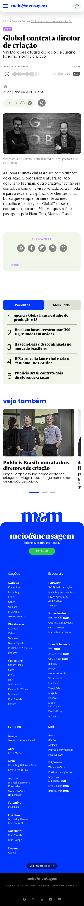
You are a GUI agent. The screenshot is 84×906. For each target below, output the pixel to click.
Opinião (12, 606)
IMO (50, 648)
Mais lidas (61, 305)
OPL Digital (54, 658)
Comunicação (15, 587)
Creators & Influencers (60, 622)
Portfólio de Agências (20, 648)
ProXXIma (13, 611)
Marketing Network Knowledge (19, 784)
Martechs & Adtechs (59, 632)
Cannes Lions (15, 665)
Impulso (52, 663)
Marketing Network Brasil (22, 765)
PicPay (51, 668)
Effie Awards (15, 699)
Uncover (52, 698)
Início (6, 21)
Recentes (22, 305)
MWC (11, 674)
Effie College (15, 840)
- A (8, 103)
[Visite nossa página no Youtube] (59, 899)
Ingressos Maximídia (54, 778)
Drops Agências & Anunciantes (58, 598)
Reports (12, 653)
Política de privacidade (60, 750)
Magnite (52, 693)
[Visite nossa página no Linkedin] (50, 899)
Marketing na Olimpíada (61, 592)
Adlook (52, 716)
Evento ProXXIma (18, 689)
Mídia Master (15, 753)
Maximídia (13, 694)
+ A (15, 103)
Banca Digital (15, 643)
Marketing (14, 592)
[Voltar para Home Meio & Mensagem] (33, 6)
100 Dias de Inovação (60, 587)
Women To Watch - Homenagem (18, 793)
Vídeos (11, 633)
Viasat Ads (54, 688)
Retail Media (55, 617)
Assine (51, 735)
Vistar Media (55, 678)
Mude (51, 703)
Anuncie (52, 745)
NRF (10, 679)
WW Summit (15, 684)
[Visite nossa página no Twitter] (33, 899)
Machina (53, 683)
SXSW (11, 670)
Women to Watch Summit (22, 740)
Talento (52, 605)
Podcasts (13, 628)
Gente (15, 21)
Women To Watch (17, 616)
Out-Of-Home (56, 627)
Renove (52, 740)
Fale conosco (55, 754)
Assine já (42, 551)
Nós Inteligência (57, 673)
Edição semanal (56, 762)
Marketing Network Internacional (19, 821)
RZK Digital (54, 706)
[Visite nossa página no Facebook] (24, 899)
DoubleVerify (55, 711)
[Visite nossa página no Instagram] (42, 899)
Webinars (13, 638)
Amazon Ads (55, 653)
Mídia (11, 597)
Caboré (12, 704)
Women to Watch (57, 767)
